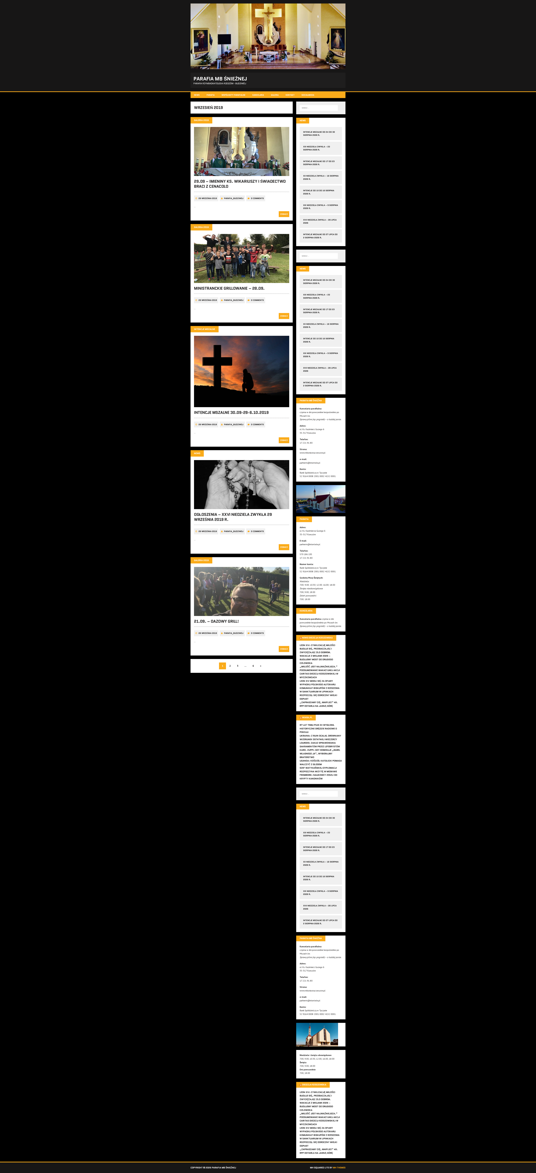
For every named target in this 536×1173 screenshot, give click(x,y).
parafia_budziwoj (233, 198)
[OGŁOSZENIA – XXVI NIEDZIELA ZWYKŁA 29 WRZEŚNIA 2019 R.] (241, 507)
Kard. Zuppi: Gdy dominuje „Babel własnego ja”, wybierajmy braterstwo (320, 753)
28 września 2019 (207, 424)
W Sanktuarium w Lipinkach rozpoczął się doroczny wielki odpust (318, 695)
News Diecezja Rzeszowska (317, 637)
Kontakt (290, 95)
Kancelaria (258, 95)
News (197, 95)
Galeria (275, 95)
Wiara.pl (307, 717)
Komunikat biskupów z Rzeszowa (319, 688)
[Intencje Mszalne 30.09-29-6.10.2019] (241, 405)
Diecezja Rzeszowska (314, 1084)
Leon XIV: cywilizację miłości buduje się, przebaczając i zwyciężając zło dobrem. (317, 649)
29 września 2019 (207, 198)
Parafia (211, 95)
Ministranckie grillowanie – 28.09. (229, 288)
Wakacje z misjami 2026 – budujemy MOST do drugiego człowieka (316, 659)
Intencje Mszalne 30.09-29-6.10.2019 (231, 412)
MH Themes (339, 1167)
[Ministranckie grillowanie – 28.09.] (241, 281)
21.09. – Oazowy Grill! (216, 621)
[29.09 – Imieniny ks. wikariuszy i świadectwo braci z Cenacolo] (241, 174)
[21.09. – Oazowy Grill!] (241, 614)
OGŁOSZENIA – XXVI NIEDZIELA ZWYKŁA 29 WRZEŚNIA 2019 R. (233, 517)
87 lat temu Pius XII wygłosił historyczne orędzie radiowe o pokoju (318, 728)
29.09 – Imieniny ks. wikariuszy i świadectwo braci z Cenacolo (240, 184)
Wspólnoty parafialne (233, 95)
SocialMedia (308, 95)
